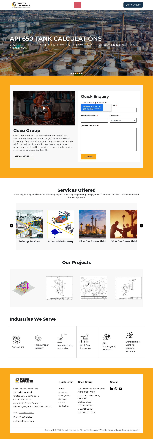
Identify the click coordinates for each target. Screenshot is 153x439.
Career (61, 402)
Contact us (63, 406)
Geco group (64, 395)
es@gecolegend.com (23, 421)
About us (62, 392)
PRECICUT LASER (86, 392)
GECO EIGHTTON (86, 412)
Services (62, 399)
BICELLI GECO (85, 402)
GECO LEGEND (85, 409)
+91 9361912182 (25, 417)
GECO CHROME (85, 405)
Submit (89, 156)
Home (61, 389)
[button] (71, 73)
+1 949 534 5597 (26, 413)
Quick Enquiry (133, 4)
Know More (22, 156)
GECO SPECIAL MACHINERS (91, 389)
